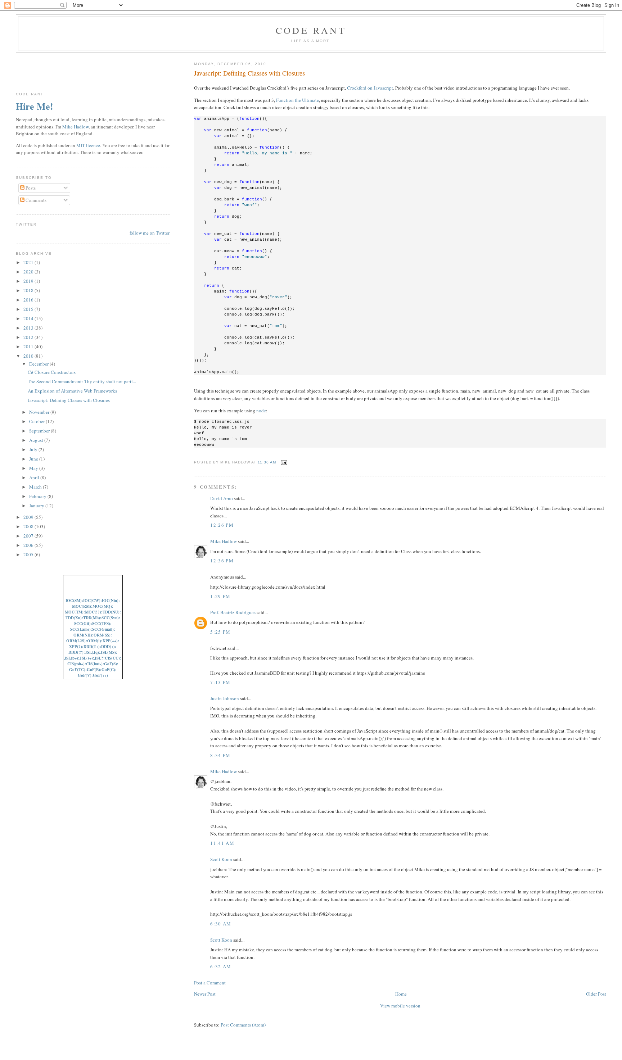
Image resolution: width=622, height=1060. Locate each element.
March (36, 487)
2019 (29, 281)
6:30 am (220, 923)
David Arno (221, 498)
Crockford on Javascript (370, 88)
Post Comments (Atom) (243, 1025)
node (261, 410)
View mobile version (400, 1005)
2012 (29, 337)
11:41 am (222, 843)
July (34, 449)
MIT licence (88, 145)
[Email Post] (283, 462)
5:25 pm (220, 632)
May (34, 468)
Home (401, 994)
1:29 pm (220, 596)
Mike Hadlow (223, 541)
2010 (29, 356)
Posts (30, 188)
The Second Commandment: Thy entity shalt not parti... (82, 381)
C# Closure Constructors (52, 372)
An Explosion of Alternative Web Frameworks (72, 391)
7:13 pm (220, 682)
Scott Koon (221, 859)
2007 (29, 536)
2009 (29, 517)
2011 (29, 346)
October (37, 421)
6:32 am (220, 966)
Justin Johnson (224, 698)
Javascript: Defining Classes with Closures (249, 73)
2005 (29, 554)
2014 (29, 318)
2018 (29, 290)
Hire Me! (34, 106)
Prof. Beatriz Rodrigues (233, 612)
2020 (29, 271)
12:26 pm (221, 525)
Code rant (311, 30)
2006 (29, 545)
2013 (29, 328)
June (34, 459)
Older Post (596, 994)
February (38, 496)
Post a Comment (210, 982)
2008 (29, 526)
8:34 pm (220, 755)
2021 (29, 262)
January (37, 505)
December (39, 364)
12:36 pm (221, 560)
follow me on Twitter (150, 233)
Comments (35, 200)
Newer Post (205, 994)
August (36, 440)
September (40, 430)
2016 (29, 299)
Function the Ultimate (297, 100)
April (34, 477)
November (39, 412)
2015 (29, 309)
